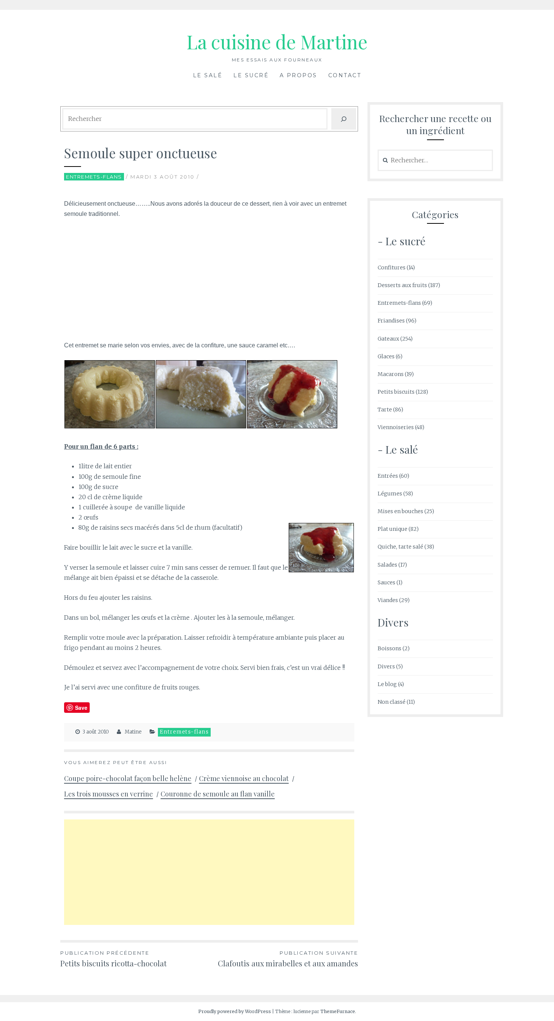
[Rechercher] (343, 119)
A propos (298, 75)
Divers (386, 666)
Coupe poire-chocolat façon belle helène (127, 778)
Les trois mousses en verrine (108, 793)
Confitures (392, 267)
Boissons (389, 648)
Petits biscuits (396, 391)
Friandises (391, 320)
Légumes (390, 493)
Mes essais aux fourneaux (277, 60)
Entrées (388, 475)
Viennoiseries (396, 427)
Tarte (385, 409)
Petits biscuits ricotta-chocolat (113, 959)
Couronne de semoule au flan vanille (218, 793)
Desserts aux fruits (402, 285)
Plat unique (392, 529)
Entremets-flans (94, 177)
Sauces (386, 582)
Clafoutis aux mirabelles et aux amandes (288, 959)
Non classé (392, 701)
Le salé (208, 75)
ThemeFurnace (337, 1011)
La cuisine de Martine (277, 41)
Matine (133, 732)
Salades (387, 564)
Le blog (387, 684)
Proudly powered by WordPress (234, 1011)
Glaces (386, 356)
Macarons (391, 374)
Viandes (388, 600)
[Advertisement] (209, 281)
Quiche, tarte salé (400, 546)
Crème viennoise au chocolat (244, 778)
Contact (344, 75)
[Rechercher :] (435, 160)
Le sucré (251, 75)
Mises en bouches (400, 511)
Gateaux (388, 338)
